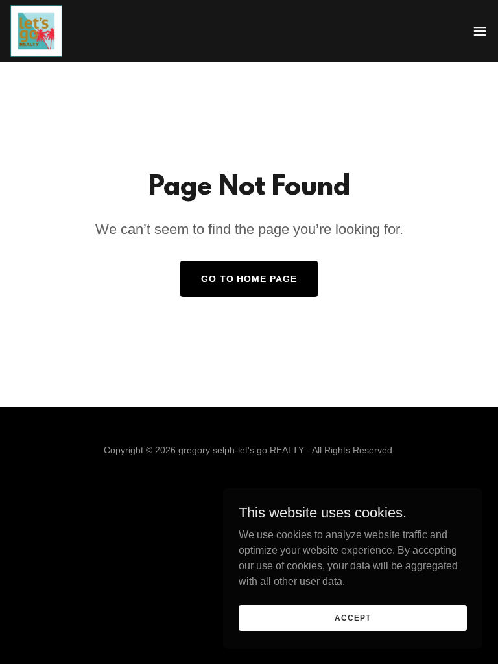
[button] (480, 31)
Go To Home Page (249, 279)
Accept (352, 617)
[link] (36, 31)
